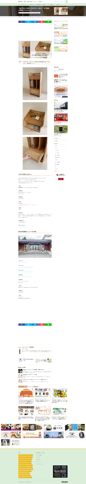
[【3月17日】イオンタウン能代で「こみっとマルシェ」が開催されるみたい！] (20, 381)
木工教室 (27, 471)
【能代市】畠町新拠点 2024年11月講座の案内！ (26, 418)
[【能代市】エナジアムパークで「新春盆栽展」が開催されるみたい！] (20, 371)
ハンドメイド (29, 461)
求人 (55, 166)
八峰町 (63, 416)
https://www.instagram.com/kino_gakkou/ (25, 271)
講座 (31, 416)
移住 (28, 473)
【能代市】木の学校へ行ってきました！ (25, 276)
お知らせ (56, 145)
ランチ (30, 463)
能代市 (33, 399)
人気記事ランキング (32, 4)
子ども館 (27, 469)
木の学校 (24, 471)
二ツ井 (22, 467)
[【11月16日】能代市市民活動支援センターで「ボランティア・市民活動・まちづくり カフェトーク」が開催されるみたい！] (56, 76)
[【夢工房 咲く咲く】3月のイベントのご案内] (20, 376)
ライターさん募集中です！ (51, 4)
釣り (66, 416)
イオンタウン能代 (21, 457)
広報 (32, 469)
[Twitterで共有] (28, 22)
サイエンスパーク (21, 461)
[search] (67, 21)
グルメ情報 (60, 135)
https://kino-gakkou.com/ (22, 262)
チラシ (25, 461)
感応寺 (42, 416)
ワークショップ (30, 465)
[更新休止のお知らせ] (56, 71)
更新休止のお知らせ (61, 69)
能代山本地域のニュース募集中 (41, 452)
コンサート (30, 459)
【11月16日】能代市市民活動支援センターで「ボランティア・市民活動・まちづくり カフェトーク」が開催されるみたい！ (26, 402)
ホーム (19, 4)
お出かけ (56, 159)
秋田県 (26, 473)
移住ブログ (56, 171)
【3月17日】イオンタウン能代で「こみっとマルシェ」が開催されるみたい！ (35, 379)
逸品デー (20, 477)
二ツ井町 (63, 398)
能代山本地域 (20, 475)
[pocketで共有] (41, 22)
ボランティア (27, 399)
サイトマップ (38, 461)
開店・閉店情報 (60, 112)
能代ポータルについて (25, 4)
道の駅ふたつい (27, 477)
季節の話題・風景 (57, 157)
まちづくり (20, 399)
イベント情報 (57, 152)
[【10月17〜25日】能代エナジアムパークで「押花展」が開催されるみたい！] (56, 81)
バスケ (20, 463)
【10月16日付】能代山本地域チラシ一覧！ (28, 359)
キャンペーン (20, 459)
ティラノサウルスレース (59, 398)
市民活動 (30, 399)
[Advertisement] (35, 32)
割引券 (20, 469)
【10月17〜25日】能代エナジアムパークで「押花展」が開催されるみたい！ (63, 80)
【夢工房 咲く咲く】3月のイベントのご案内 (30, 374)
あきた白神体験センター (59, 416)
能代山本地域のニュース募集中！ (41, 4)
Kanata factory (23, 455)
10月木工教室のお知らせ (22, 226)
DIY (19, 455)
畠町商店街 (24, 416)
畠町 (19, 473)
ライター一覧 (38, 457)
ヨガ (27, 463)
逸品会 (23, 477)
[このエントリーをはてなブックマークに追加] (35, 22)
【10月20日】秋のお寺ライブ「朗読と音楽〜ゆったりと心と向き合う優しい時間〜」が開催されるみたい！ (42, 419)
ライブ (40, 416)
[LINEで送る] (48, 22)
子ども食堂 (23, 469)
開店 (31, 477)
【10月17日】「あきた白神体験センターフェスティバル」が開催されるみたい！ (41, 360)
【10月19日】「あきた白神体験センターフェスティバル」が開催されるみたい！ (59, 418)
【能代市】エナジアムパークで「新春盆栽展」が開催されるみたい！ (34, 369)
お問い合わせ (58, 4)
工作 (65, 416)
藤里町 (27, 475)
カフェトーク (23, 399)
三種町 (20, 467)
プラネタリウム (24, 463)
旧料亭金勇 (20, 471)
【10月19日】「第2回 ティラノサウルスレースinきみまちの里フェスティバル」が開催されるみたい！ (60, 401)
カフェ (31, 457)
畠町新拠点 (27, 416)
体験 (28, 467)
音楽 (47, 416)
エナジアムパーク (41, 398)
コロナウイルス (25, 459)
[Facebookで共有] (21, 22)
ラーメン (20, 465)
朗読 (44, 416)
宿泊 (29, 469)
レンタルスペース (24, 465)
